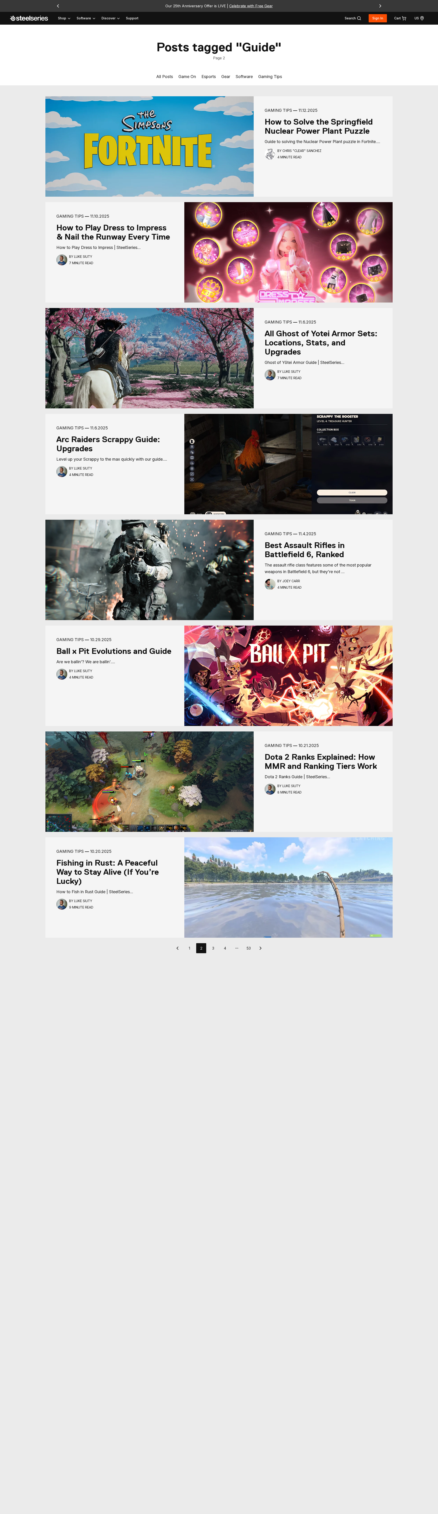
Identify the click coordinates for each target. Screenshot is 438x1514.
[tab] (353, 18)
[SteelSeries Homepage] (31, 18)
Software (244, 76)
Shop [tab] (62, 18)
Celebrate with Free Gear (251, 6)
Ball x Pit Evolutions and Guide (113, 651)
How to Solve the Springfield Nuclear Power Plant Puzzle (319, 126)
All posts (164, 76)
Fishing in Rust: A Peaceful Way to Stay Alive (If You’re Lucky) (107, 872)
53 (249, 948)
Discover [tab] (108, 18)
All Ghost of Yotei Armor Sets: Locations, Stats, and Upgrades (321, 342)
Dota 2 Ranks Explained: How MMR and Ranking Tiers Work (321, 761)
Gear (225, 76)
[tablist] (89, 18)
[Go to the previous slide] (58, 6)
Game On (187, 76)
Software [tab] (84, 18)
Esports (208, 76)
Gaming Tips (270, 76)
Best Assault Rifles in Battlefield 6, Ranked (305, 550)
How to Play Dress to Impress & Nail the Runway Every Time (113, 232)
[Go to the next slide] (380, 6)
